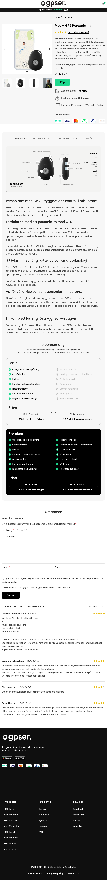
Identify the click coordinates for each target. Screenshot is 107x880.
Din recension (9, 536)
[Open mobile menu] (3, 4)
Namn (6, 567)
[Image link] (17, 737)
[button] (4, 49)
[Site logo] (53, 3)
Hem (57, 17)
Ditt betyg (8, 530)
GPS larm (68, 17)
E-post (59, 567)
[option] (27, 71)
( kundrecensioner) (78, 32)
